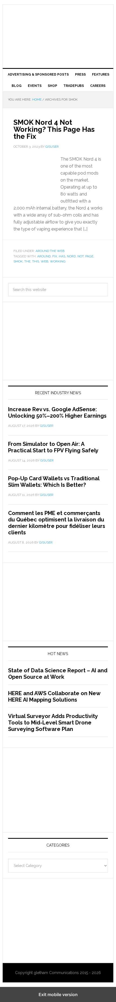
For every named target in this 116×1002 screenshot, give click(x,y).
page (89, 256)
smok (18, 261)
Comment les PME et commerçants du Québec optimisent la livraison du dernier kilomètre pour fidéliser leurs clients (56, 523)
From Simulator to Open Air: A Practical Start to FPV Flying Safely (53, 447)
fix (54, 256)
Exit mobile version (58, 994)
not (80, 256)
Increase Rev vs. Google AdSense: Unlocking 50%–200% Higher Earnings (57, 412)
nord (71, 256)
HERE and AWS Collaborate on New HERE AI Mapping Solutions (54, 696)
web (44, 261)
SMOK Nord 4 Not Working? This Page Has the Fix (54, 129)
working (58, 261)
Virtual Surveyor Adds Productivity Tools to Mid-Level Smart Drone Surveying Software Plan (53, 722)
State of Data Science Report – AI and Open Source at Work (57, 673)
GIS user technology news (58, 22)
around (44, 256)
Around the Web (50, 251)
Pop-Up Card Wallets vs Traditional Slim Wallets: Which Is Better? (53, 481)
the (27, 261)
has (62, 256)
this (35, 261)
